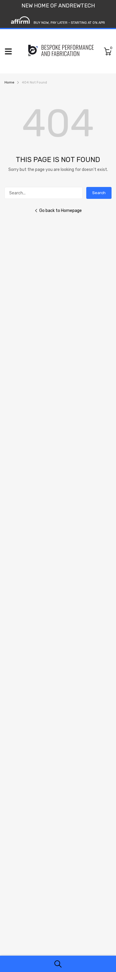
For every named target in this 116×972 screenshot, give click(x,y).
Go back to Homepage (60, 210)
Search (99, 193)
